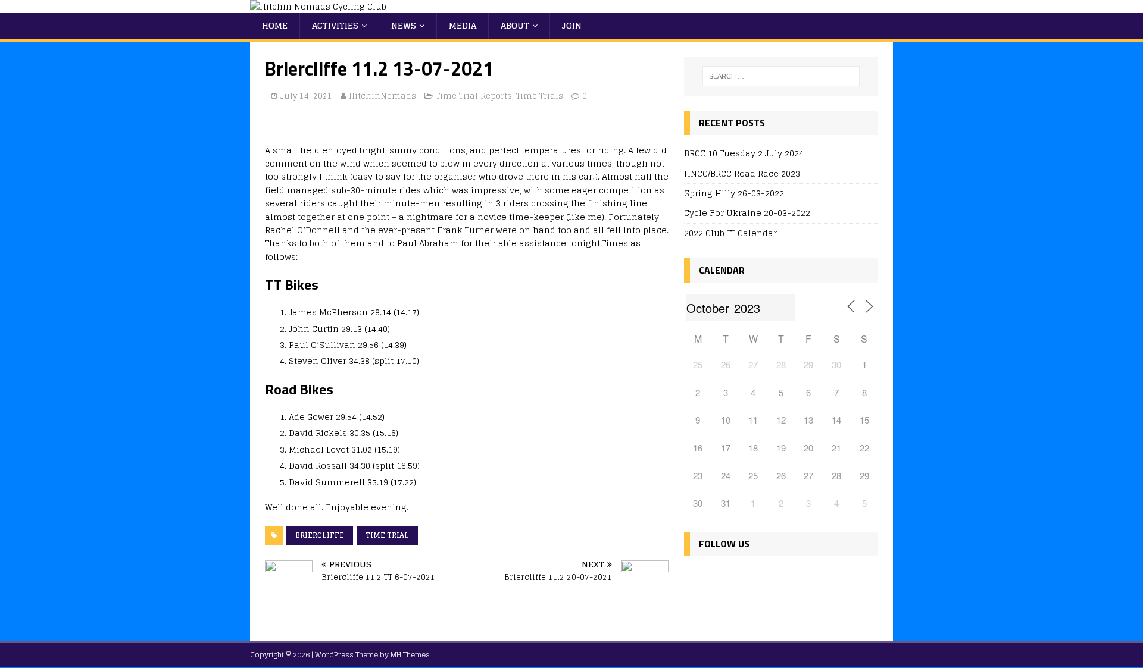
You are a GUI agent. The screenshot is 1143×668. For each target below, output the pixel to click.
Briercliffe (319, 535)
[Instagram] (747, 579)
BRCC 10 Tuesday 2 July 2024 (744, 153)
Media (462, 25)
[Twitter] (721, 579)
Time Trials (539, 96)
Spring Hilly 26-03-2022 (734, 193)
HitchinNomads (382, 96)
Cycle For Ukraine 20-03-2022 (747, 212)
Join (572, 25)
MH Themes (410, 654)
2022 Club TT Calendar (730, 232)
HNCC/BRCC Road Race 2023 (742, 173)
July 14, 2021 (306, 96)
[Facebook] (695, 579)
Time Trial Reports (474, 96)
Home (275, 25)
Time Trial (387, 535)
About (515, 25)
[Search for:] (781, 76)
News (403, 25)
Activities (335, 25)
